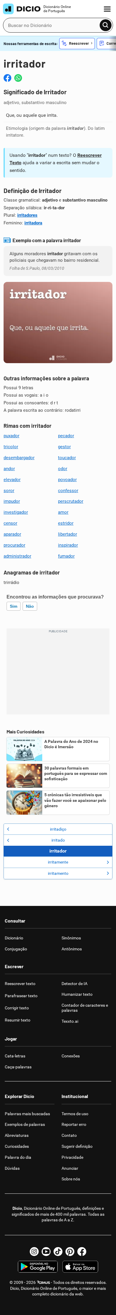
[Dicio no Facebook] (81, 1251)
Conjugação (16, 949)
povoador (67, 479)
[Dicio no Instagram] (34, 1251)
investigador (16, 512)
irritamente (58, 862)
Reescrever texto (20, 983)
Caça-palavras (18, 1067)
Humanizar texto (77, 994)
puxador (11, 435)
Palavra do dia (18, 1157)
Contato (69, 1135)
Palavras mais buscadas (27, 1113)
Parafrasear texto (21, 995)
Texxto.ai (70, 1021)
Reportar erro (74, 1124)
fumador (66, 556)
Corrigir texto (17, 1008)
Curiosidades (17, 1146)
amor (63, 512)
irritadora (33, 223)
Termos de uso (75, 1113)
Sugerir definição (77, 1146)
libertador (67, 534)
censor (10, 523)
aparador (12, 534)
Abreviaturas (17, 1135)
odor (62, 468)
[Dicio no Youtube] (46, 1251)
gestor (64, 446)
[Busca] (106, 25)
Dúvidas (12, 1168)
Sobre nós (71, 1179)
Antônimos (72, 949)
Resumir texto (17, 1020)
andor (9, 468)
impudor (12, 501)
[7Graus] (43, 1282)
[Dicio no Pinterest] (69, 1251)
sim (13, 606)
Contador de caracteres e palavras (85, 1008)
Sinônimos (71, 938)
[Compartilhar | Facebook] (7, 78)
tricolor (11, 446)
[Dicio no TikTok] (58, 1251)
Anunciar (70, 1168)
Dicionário (14, 938)
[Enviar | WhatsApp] (18, 78)
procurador (14, 545)
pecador (66, 435)
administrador (17, 556)
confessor (68, 490)
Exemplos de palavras (25, 1124)
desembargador (19, 457)
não (30, 606)
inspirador (68, 545)
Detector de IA (74, 983)
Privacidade (72, 1157)
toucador (67, 457)
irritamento (58, 873)
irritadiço (58, 829)
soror (9, 490)
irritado (58, 840)
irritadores (27, 215)
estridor (65, 523)
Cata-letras (15, 1056)
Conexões (71, 1056)
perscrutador (70, 501)
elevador (12, 479)
